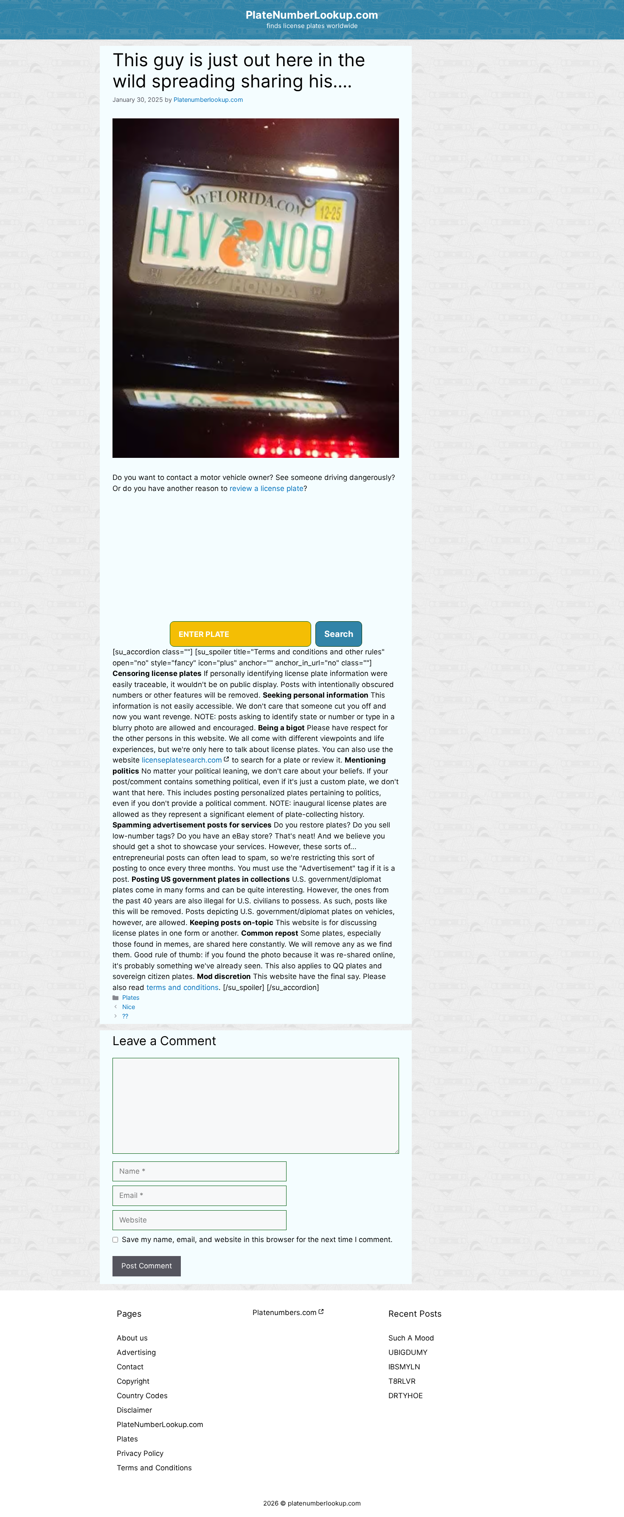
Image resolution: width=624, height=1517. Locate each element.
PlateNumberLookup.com (312, 14)
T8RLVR (402, 1381)
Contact (130, 1367)
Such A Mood (411, 1338)
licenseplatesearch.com (182, 760)
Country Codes (142, 1395)
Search (338, 634)
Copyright (133, 1381)
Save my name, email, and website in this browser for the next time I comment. (257, 1239)
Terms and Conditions (154, 1468)
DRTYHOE (405, 1395)
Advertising (136, 1352)
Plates (131, 997)
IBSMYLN (404, 1367)
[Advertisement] (255, 557)
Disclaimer (134, 1410)
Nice (128, 1006)
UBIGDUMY (407, 1352)
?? (125, 1016)
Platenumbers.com (285, 1312)
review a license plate (267, 488)
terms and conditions (182, 987)
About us (132, 1338)
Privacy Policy (140, 1453)
